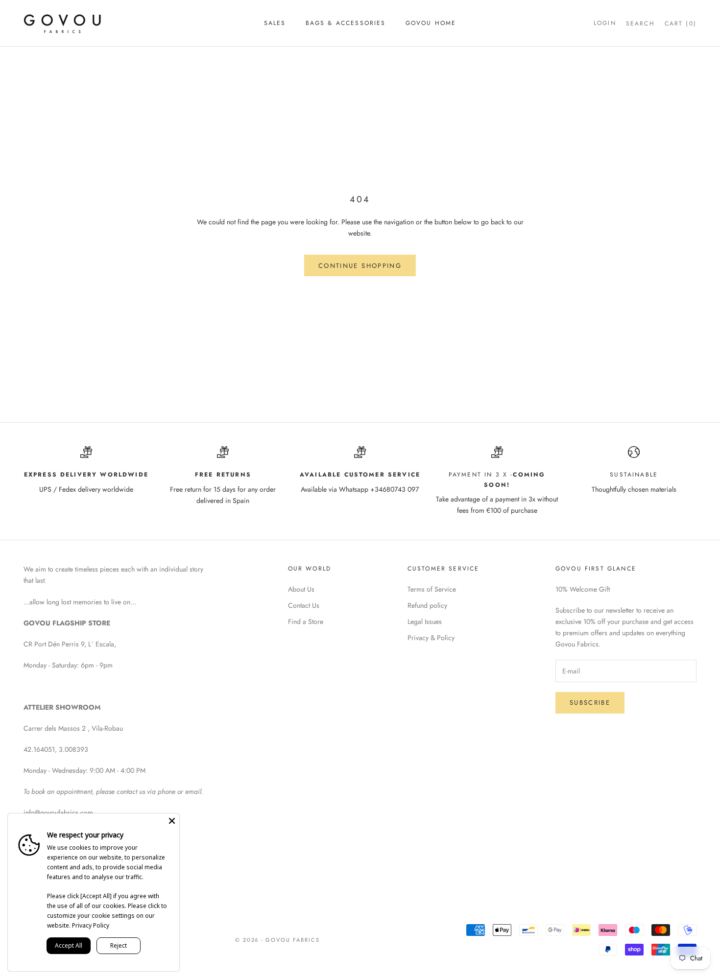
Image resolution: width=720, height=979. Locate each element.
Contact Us (303, 605)
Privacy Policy (90, 925)
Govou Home (431, 23)
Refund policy (427, 605)
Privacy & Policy (431, 638)
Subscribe (590, 702)
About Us (301, 589)
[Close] (172, 821)
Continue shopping (360, 265)
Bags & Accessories (346, 23)
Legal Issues (425, 621)
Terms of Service (432, 589)
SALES (275, 23)
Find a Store (305, 621)
